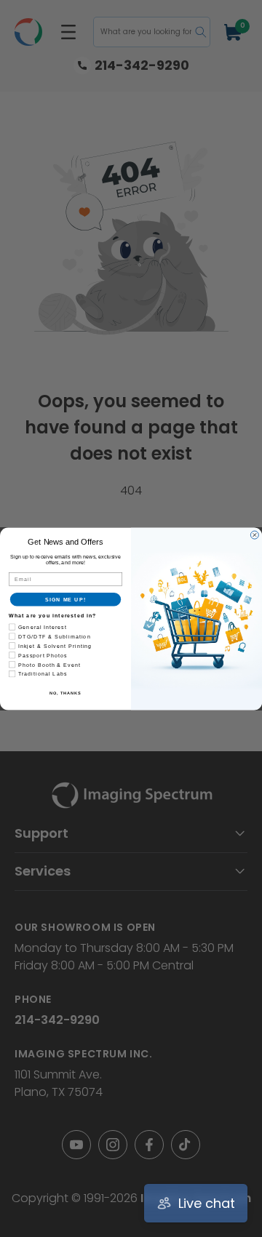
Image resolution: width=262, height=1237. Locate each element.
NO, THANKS (65, 693)
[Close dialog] (254, 535)
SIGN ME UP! (65, 599)
